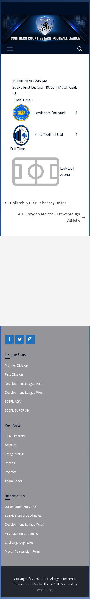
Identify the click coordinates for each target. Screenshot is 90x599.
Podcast (10, 472)
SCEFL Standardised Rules (23, 515)
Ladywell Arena (67, 171)
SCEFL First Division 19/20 (33, 87)
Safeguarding (14, 454)
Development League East (23, 383)
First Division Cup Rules (21, 534)
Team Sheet (13, 481)
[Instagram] (30, 339)
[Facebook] (9, 339)
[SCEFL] (45, 17)
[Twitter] (19, 339)
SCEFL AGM (13, 401)
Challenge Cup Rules (19, 542)
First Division (14, 374)
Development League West (24, 392)
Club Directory (15, 436)
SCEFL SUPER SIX (17, 410)
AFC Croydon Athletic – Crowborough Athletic (49, 217)
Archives (11, 445)
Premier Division (16, 365)
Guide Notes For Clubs (21, 507)
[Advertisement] (45, 281)
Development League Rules (24, 524)
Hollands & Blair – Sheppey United (38, 203)
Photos (10, 463)
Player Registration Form (22, 551)
